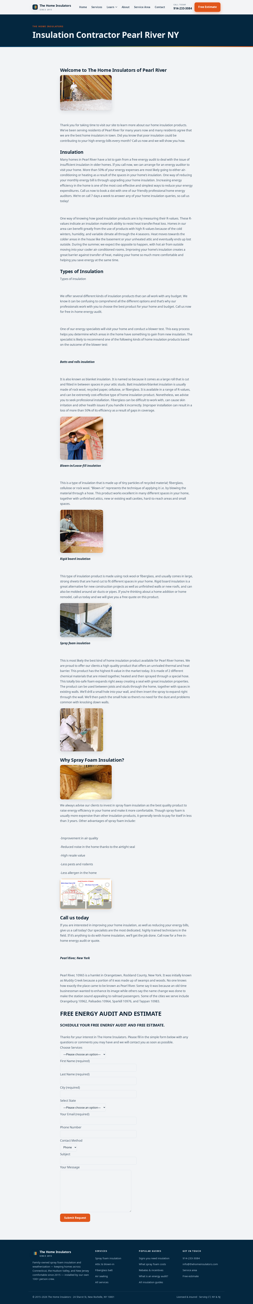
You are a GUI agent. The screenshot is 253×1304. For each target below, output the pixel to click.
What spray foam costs (152, 1264)
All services (101, 1282)
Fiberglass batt (104, 1270)
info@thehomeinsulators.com (200, 1264)
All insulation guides (151, 1282)
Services (96, 7)
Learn (110, 7)
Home (83, 7)
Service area (190, 1270)
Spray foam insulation (108, 1258)
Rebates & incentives (151, 1270)
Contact (160, 7)
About (126, 7)
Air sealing (101, 1276)
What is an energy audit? (153, 1276)
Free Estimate (207, 7)
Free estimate (191, 1276)
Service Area (142, 7)
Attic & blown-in (104, 1264)
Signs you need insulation (154, 1258)
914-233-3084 (182, 6)
